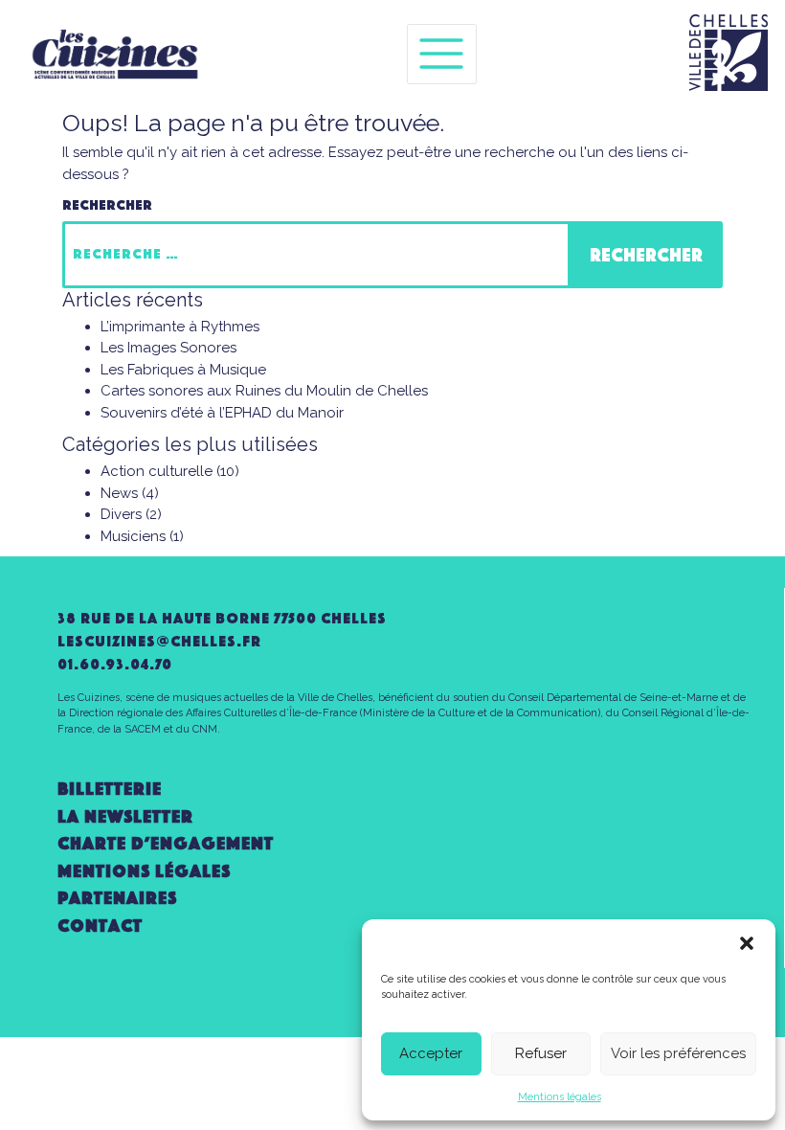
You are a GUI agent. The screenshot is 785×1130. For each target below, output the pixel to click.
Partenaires (117, 898)
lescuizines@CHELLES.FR (159, 641)
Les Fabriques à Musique (183, 369)
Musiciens (133, 536)
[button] (746, 943)
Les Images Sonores (168, 347)
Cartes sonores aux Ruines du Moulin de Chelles (264, 390)
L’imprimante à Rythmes (180, 326)
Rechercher (107, 205)
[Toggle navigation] (442, 54)
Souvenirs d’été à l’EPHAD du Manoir (222, 412)
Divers (121, 514)
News (119, 493)
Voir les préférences (678, 1053)
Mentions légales (559, 1097)
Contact (100, 926)
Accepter (430, 1053)
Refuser (541, 1053)
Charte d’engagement (165, 843)
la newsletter (125, 816)
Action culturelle (157, 471)
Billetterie (109, 789)
